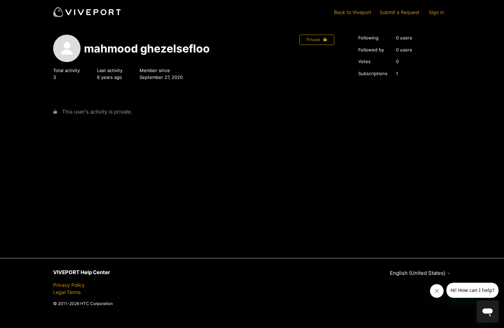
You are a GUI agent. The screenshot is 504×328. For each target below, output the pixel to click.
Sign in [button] (436, 12)
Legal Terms (67, 292)
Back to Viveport (352, 12)
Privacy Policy (69, 285)
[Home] (87, 12)
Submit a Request (399, 12)
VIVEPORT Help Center (81, 272)
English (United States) (418, 273)
